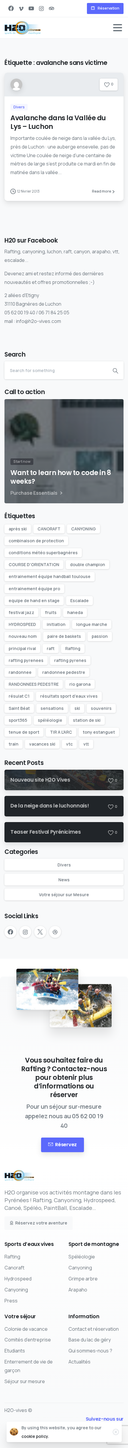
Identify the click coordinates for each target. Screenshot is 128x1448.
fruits (51, 612)
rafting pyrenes (70, 660)
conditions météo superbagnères (43, 552)
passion (100, 636)
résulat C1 (19, 696)
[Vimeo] (21, 8)
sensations (52, 708)
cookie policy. (35, 1436)
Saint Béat (19, 708)
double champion (87, 564)
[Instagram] (41, 8)
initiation (56, 624)
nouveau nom (23, 636)
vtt (86, 744)
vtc (69, 744)
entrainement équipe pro (34, 588)
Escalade (79, 600)
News (64, 879)
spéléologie (50, 720)
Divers (64, 865)
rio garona (79, 684)
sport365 (18, 720)
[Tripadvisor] (51, 8)
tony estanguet (99, 732)
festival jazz (21, 612)
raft (50, 648)
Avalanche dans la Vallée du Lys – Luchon (58, 122)
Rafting (72, 648)
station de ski (87, 720)
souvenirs (101, 708)
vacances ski (42, 744)
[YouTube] (31, 8)
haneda (75, 612)
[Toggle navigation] (118, 28)
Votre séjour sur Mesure (64, 894)
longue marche (91, 624)
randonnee (20, 672)
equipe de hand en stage (34, 600)
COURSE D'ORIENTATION (34, 564)
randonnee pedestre (63, 672)
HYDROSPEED (22, 624)
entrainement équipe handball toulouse (49, 576)
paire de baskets (64, 636)
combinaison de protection (36, 540)
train (13, 744)
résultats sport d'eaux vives (69, 696)
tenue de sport (24, 732)
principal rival (22, 648)
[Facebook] (11, 8)
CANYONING (83, 529)
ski (77, 708)
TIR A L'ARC (61, 732)
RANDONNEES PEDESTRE (34, 684)
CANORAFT (49, 529)
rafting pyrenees (26, 660)
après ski (18, 529)
